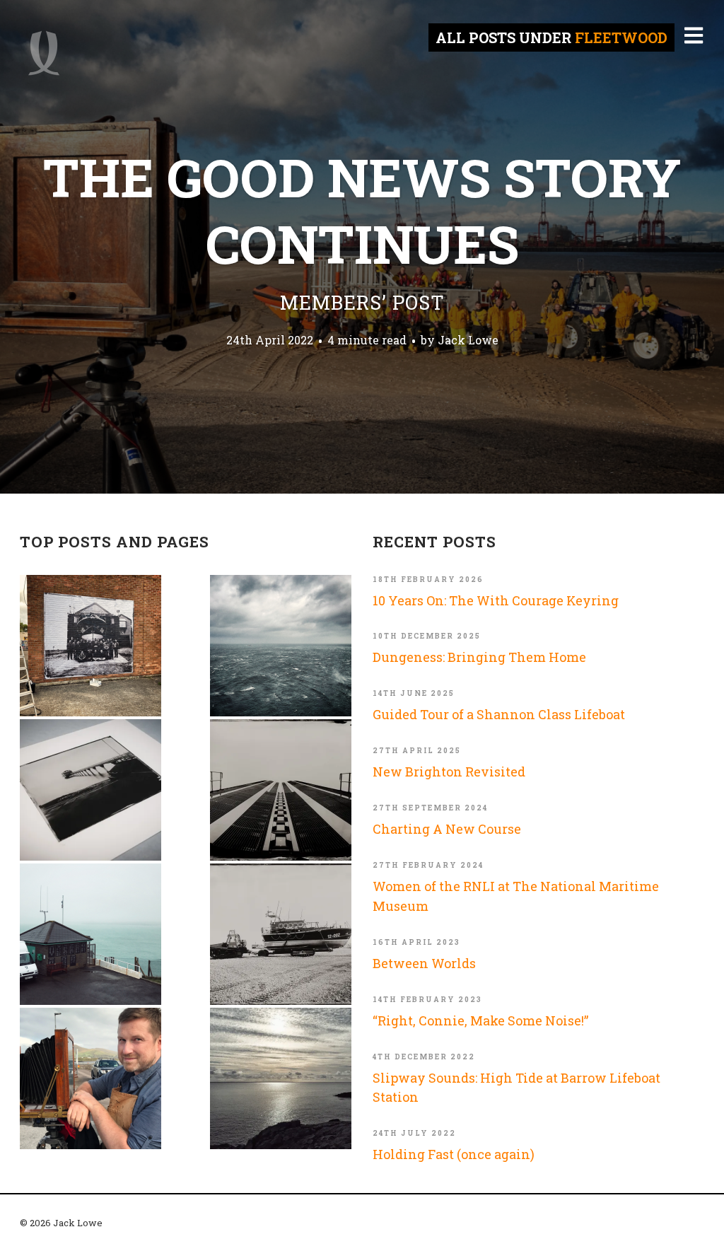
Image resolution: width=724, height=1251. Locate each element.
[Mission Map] (90, 934)
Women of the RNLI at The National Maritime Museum (516, 896)
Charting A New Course (447, 828)
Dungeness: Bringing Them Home (479, 656)
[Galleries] (280, 790)
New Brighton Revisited (449, 771)
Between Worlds (424, 963)
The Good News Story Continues (362, 229)
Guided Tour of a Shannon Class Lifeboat (499, 714)
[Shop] (90, 790)
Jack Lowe (468, 339)
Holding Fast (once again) (454, 1154)
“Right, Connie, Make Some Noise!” (480, 1020)
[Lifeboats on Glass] (280, 934)
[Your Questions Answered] (90, 1078)
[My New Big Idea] (90, 645)
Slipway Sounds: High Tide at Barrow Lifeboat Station (516, 1087)
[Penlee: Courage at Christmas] (280, 1078)
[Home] (43, 53)
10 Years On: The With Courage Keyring (496, 600)
